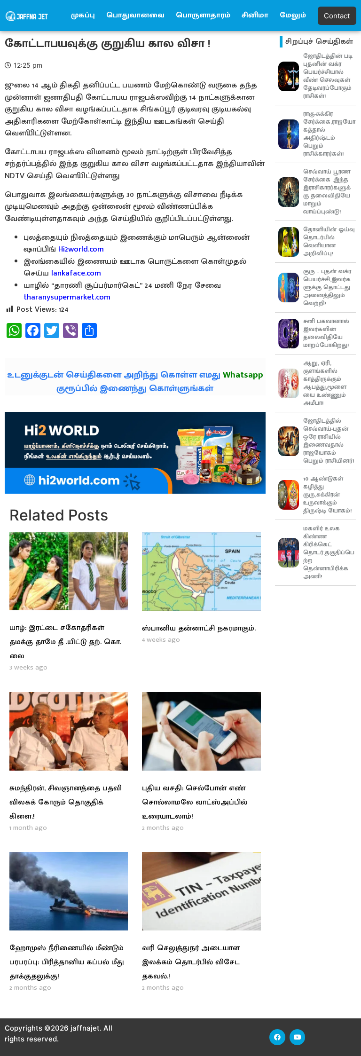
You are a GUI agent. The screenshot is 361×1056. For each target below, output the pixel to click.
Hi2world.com (81, 249)
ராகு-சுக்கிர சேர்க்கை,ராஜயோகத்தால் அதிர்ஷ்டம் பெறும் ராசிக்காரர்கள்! (329, 134)
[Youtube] (298, 1037)
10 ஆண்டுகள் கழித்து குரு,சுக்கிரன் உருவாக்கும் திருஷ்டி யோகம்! (327, 494)
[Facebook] (277, 1037)
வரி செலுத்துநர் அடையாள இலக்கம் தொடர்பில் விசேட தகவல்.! (191, 962)
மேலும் (293, 15)
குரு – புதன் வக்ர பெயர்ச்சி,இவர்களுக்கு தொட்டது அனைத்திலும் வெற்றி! (327, 287)
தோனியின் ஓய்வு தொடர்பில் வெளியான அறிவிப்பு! (329, 241)
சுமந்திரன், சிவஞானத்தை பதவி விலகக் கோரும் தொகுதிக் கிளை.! (65, 802)
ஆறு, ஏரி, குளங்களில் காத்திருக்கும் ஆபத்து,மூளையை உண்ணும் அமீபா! (324, 383)
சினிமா (255, 15)
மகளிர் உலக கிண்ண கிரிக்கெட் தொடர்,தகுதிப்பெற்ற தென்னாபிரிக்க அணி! (328, 552)
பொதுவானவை (135, 15)
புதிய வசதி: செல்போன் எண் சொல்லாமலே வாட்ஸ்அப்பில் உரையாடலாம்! (194, 802)
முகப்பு (83, 15)
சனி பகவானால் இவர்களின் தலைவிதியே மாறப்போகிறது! (326, 333)
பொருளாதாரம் (203, 15)
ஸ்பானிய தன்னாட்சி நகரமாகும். (199, 628)
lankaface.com (76, 273)
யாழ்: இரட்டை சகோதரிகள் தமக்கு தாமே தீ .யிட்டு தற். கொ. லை (65, 642)
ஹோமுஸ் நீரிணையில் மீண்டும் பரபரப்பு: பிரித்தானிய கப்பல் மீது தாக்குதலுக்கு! (66, 962)
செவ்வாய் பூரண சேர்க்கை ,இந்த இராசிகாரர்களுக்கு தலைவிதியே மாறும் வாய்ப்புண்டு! (327, 191)
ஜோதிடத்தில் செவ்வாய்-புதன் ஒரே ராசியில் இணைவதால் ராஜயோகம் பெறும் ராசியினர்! (328, 441)
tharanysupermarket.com (67, 297)
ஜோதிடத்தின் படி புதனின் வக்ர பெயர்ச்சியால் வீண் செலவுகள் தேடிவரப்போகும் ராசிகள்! (328, 76)
